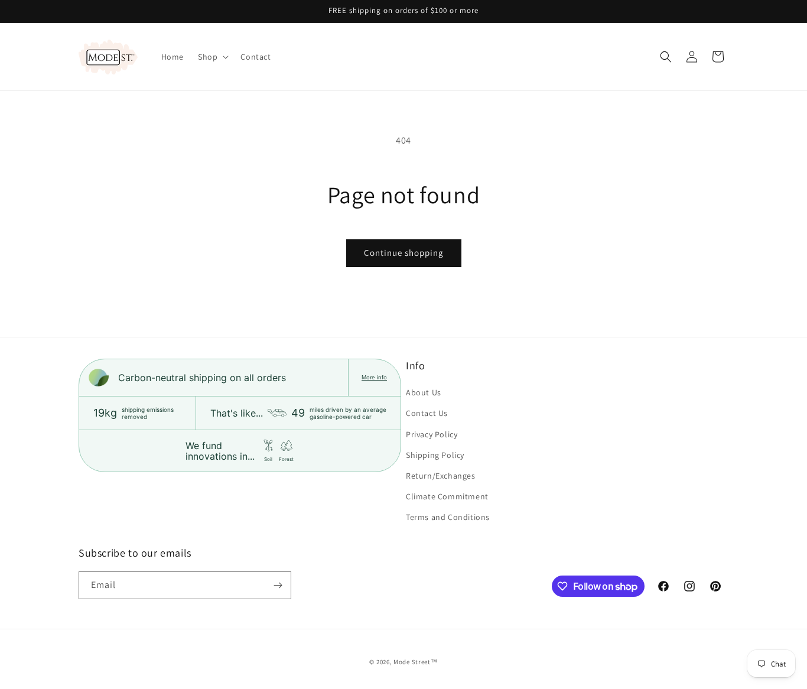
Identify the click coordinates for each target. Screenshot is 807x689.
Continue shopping (404, 252)
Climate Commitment (447, 496)
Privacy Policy (431, 434)
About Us (423, 392)
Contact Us (427, 413)
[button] (212, 56)
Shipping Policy (435, 455)
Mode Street (412, 662)
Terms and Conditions (448, 517)
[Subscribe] (278, 585)
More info (374, 377)
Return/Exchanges (441, 475)
